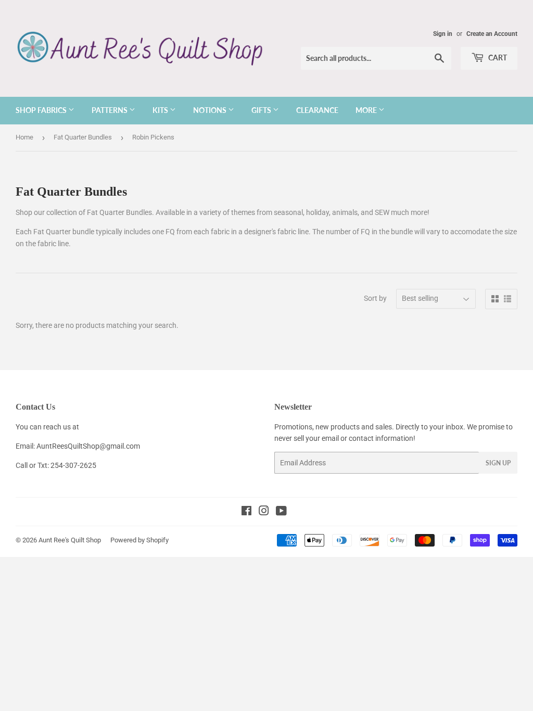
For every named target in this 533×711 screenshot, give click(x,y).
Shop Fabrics (42, 110)
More (367, 110)
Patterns (110, 110)
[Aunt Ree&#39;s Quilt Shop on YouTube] (281, 512)
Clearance (317, 110)
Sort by (375, 298)
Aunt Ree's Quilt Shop (70, 540)
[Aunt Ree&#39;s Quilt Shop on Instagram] (264, 512)
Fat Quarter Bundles (83, 137)
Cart (497, 57)
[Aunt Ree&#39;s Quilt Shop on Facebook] (246, 512)
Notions (210, 110)
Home (24, 137)
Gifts (262, 110)
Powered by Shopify (139, 540)
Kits (161, 110)
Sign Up (498, 463)
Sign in (442, 33)
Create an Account (491, 33)
